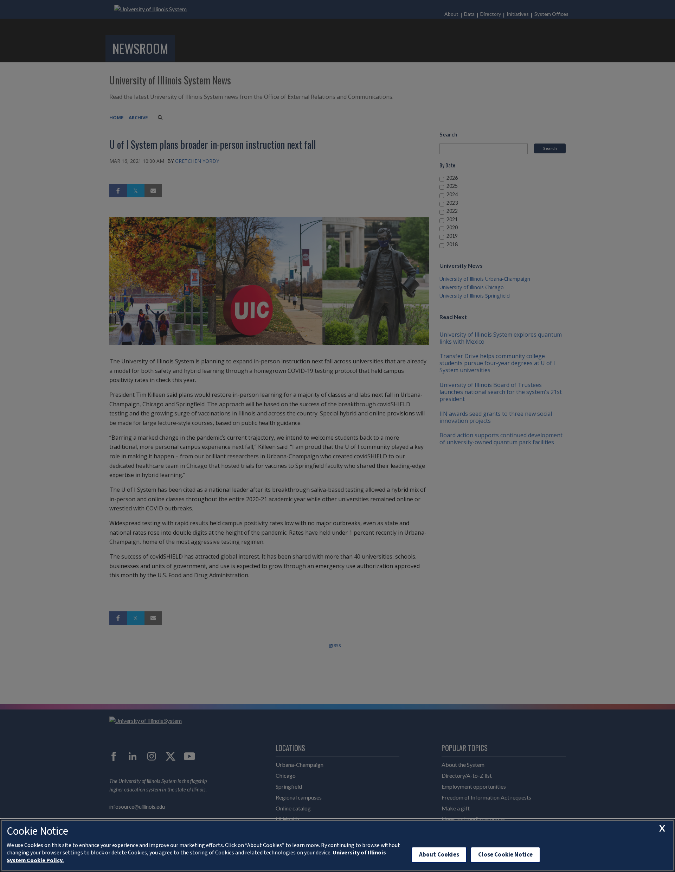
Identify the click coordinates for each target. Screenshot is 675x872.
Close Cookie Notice (505, 854)
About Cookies (439, 854)
